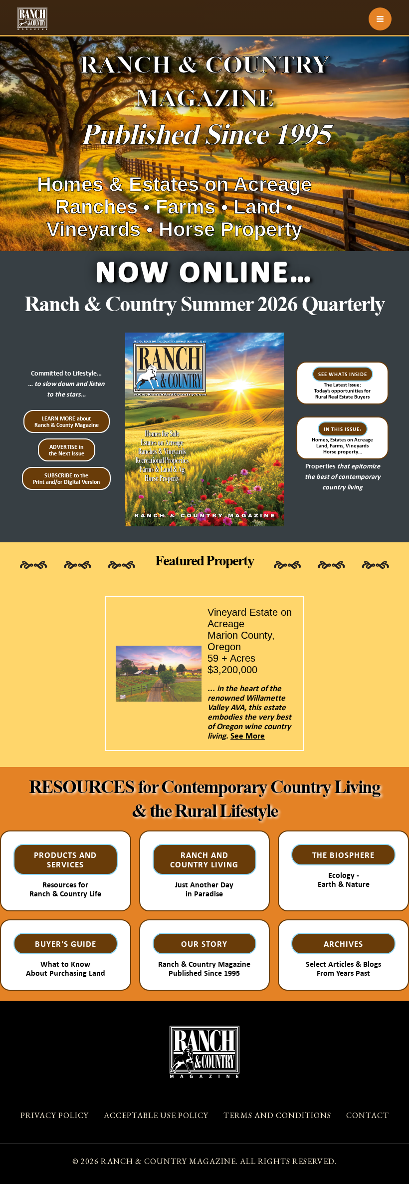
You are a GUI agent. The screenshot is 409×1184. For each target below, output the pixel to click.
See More (247, 735)
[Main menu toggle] (380, 18)
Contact (367, 1115)
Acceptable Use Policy (156, 1115)
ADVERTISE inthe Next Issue (66, 449)
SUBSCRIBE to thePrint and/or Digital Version (66, 478)
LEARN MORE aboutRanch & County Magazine (66, 421)
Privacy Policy (54, 1115)
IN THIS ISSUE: (343, 429)
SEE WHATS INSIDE (342, 374)
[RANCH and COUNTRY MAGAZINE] (32, 18)
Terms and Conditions (277, 1115)
